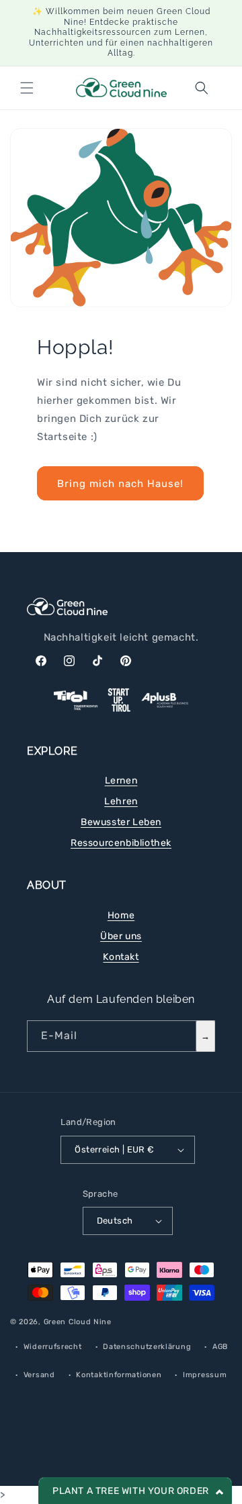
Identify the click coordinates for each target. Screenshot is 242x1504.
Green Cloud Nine (78, 1322)
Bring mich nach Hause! (120, 484)
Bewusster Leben (121, 822)
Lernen (121, 780)
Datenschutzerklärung (147, 1346)
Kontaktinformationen (118, 1375)
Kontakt (120, 957)
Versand (39, 1375)
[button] (27, 88)
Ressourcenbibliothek (121, 843)
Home (121, 915)
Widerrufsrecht (53, 1346)
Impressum (205, 1375)
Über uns (121, 936)
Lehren (121, 801)
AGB (220, 1346)
